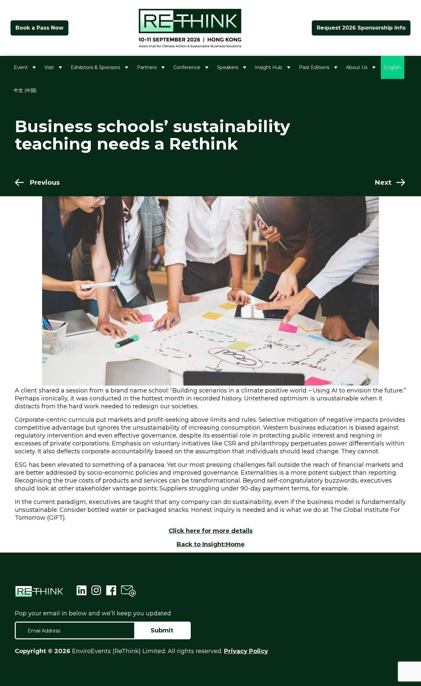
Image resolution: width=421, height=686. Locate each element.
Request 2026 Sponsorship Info (361, 28)
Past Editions (314, 67)
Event (21, 67)
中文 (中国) (25, 90)
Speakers (227, 67)
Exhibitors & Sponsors (95, 67)
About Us (356, 67)
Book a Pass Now (39, 28)
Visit (49, 67)
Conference (186, 67)
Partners (147, 67)
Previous (45, 182)
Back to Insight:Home (211, 544)
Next (383, 182)
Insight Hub (268, 67)
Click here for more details (211, 530)
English (392, 67)
